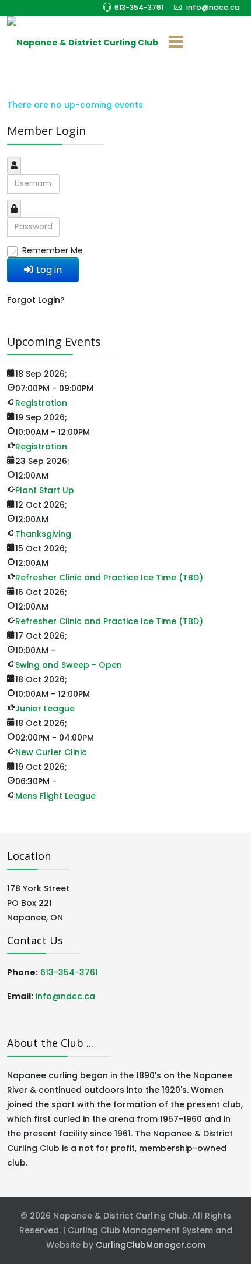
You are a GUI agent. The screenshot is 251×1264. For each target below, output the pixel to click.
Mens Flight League (55, 796)
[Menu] (175, 42)
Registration (41, 403)
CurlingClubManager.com (150, 1245)
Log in (49, 270)
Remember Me (52, 250)
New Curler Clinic (51, 752)
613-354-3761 (138, 7)
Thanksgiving (43, 534)
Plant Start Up (44, 490)
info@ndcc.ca (213, 7)
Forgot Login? (36, 300)
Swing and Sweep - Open (68, 665)
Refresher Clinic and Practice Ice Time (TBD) (109, 577)
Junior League (45, 708)
